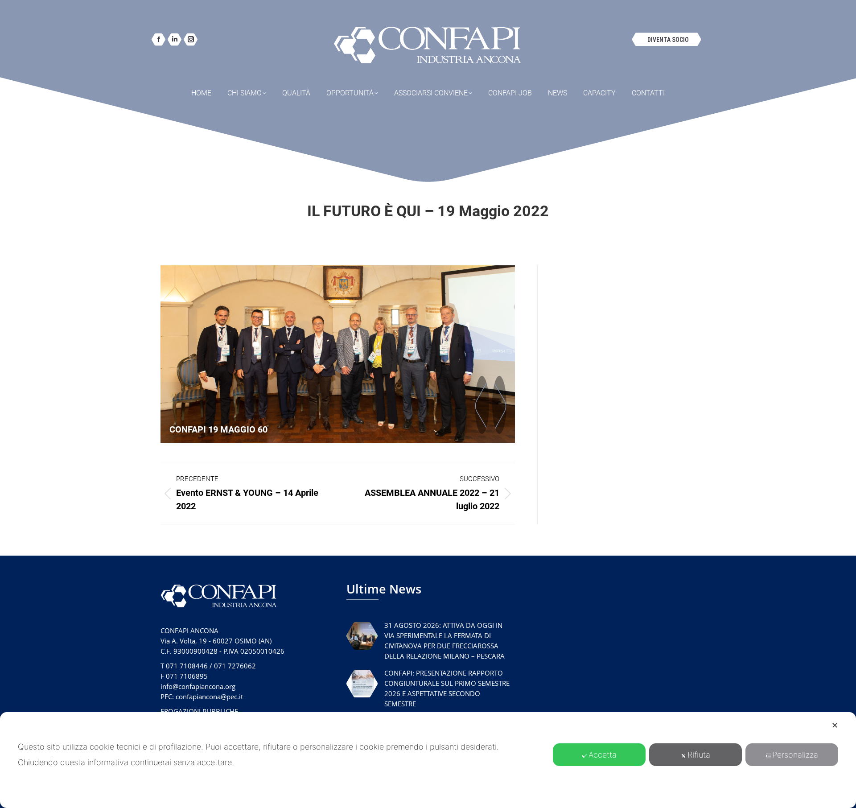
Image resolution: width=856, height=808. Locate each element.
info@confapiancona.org (197, 686)
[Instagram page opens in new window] (191, 39)
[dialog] (428, 760)
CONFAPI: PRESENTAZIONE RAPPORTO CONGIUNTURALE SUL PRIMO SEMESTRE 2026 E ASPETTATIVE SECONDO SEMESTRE (447, 688)
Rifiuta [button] (698, 754)
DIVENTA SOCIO (668, 39)
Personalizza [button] (795, 754)
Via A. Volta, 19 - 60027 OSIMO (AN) (216, 640)
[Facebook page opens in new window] (158, 39)
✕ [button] (834, 725)
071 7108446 (187, 665)
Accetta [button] (602, 754)
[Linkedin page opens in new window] (174, 39)
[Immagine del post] (362, 635)
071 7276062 (235, 665)
